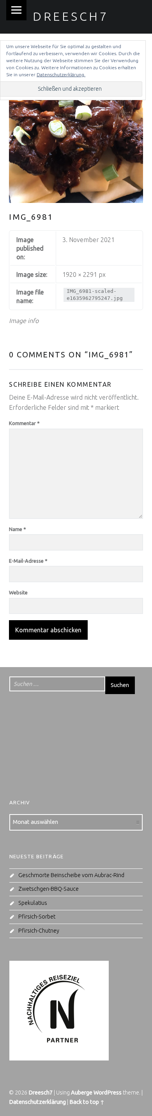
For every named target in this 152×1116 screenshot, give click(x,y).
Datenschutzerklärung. (61, 74)
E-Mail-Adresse (28, 560)
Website (18, 592)
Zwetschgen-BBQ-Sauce (48, 889)
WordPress (108, 1092)
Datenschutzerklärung (37, 1102)
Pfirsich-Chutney (38, 931)
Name (17, 529)
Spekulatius (32, 903)
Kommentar (24, 423)
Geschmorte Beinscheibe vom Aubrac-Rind (71, 875)
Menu (16, 10)
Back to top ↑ (86, 1102)
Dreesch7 (71, 16)
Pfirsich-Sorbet (36, 916)
